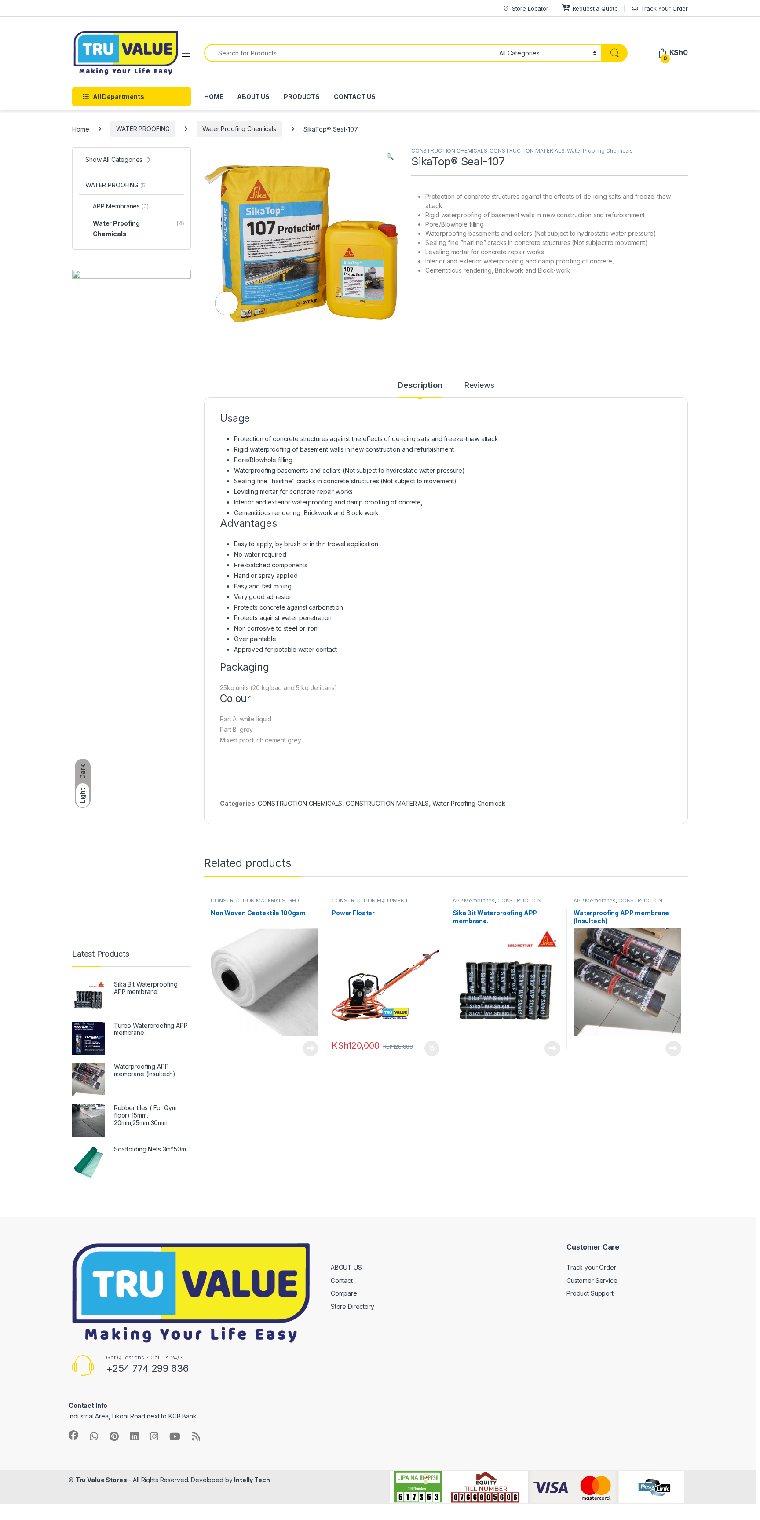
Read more (310, 1048)
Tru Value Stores (101, 1479)
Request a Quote (595, 8)
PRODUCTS (302, 96)
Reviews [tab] (479, 385)
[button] (390, 156)
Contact (342, 1280)
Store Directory (352, 1306)
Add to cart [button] (431, 1048)
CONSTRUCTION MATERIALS (527, 150)
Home (80, 128)
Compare (344, 1293)
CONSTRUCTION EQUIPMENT (370, 900)
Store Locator (530, 8)
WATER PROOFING (142, 128)
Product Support (590, 1293)
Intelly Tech (252, 1479)
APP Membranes (474, 900)
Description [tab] (420, 385)
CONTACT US (355, 96)
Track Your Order (664, 8)
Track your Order (591, 1267)
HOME (213, 96)
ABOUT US (253, 96)
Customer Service (592, 1280)
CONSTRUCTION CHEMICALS (449, 150)
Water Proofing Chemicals (239, 128)
